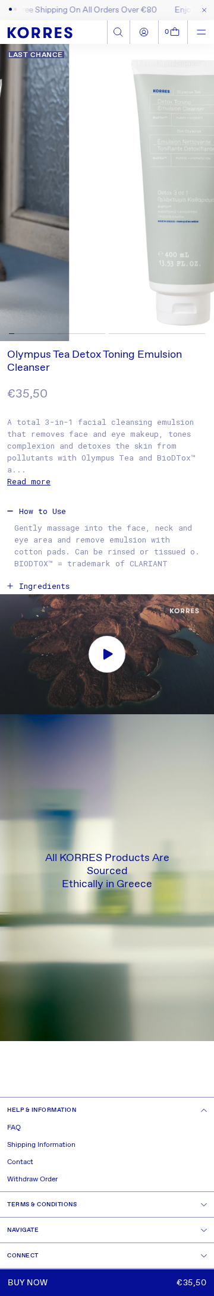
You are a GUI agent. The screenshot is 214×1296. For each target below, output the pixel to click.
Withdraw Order (32, 1179)
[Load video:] (107, 654)
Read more (29, 481)
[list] (107, 192)
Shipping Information (41, 1145)
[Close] (202, 10)
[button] (173, 32)
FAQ (14, 1128)
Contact (20, 1162)
